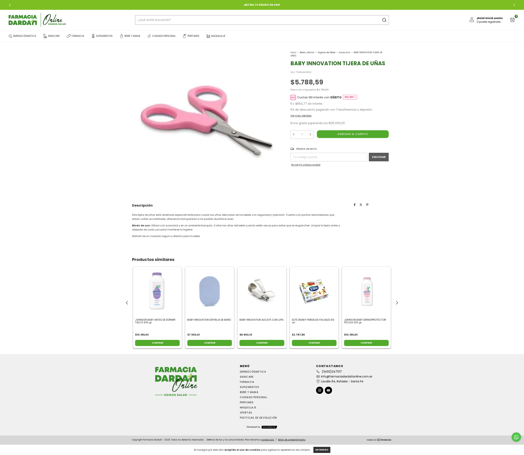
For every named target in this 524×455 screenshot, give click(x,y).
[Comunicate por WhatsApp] (516, 437)
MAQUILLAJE (248, 407)
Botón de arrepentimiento (291, 439)
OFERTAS (246, 412)
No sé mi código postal (305, 164)
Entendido (321, 449)
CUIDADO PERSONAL (253, 397)
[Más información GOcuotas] (350, 97)
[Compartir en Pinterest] (367, 205)
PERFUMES (247, 402)
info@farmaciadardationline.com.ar (346, 376)
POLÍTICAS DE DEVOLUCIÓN (258, 417)
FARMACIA (247, 382)
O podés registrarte (488, 22)
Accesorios (344, 52)
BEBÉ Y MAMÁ (249, 392)
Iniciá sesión (494, 18)
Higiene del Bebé (326, 52)
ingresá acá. (267, 439)
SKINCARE (247, 377)
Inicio (293, 52)
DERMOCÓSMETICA (253, 371)
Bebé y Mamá (307, 52)
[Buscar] (384, 20)
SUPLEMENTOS (249, 387)
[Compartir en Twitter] (360, 205)
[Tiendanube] (379, 440)
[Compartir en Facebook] (355, 205)
